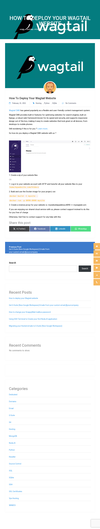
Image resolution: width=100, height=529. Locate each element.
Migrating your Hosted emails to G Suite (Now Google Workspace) (35, 326)
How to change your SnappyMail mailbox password (30, 312)
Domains (12, 401)
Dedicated (13, 395)
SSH (10, 484)
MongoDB (13, 436)
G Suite (12, 415)
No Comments (70, 103)
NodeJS (12, 443)
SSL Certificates (15, 491)
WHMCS (12, 505)
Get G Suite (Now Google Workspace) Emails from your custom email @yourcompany (44, 305)
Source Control (15, 464)
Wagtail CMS (14, 110)
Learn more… (43, 129)
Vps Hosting (14, 498)
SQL (10, 471)
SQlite (44, 29)
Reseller (12, 457)
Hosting (30, 29)
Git (10, 422)
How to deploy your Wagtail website (23, 298)
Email (11, 408)
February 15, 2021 (19, 103)
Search (12, 263)
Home (22, 29)
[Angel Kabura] (50, 87)
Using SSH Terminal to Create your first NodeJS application (33, 319)
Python (38, 29)
